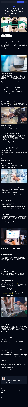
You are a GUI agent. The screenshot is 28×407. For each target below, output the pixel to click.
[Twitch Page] (7, 392)
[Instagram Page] (5, 392)
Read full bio (8, 382)
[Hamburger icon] (25, 2)
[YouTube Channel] (1, 392)
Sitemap (18, 403)
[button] (14, 394)
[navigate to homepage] (3, 2)
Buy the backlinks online (18, 283)
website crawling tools (10, 264)
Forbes (12, 381)
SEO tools (10, 319)
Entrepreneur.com (9, 381)
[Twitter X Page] (2, 392)
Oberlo (14, 381)
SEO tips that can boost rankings (7, 293)
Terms (12, 403)
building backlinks (12, 103)
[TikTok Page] (4, 392)
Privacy (10, 403)
